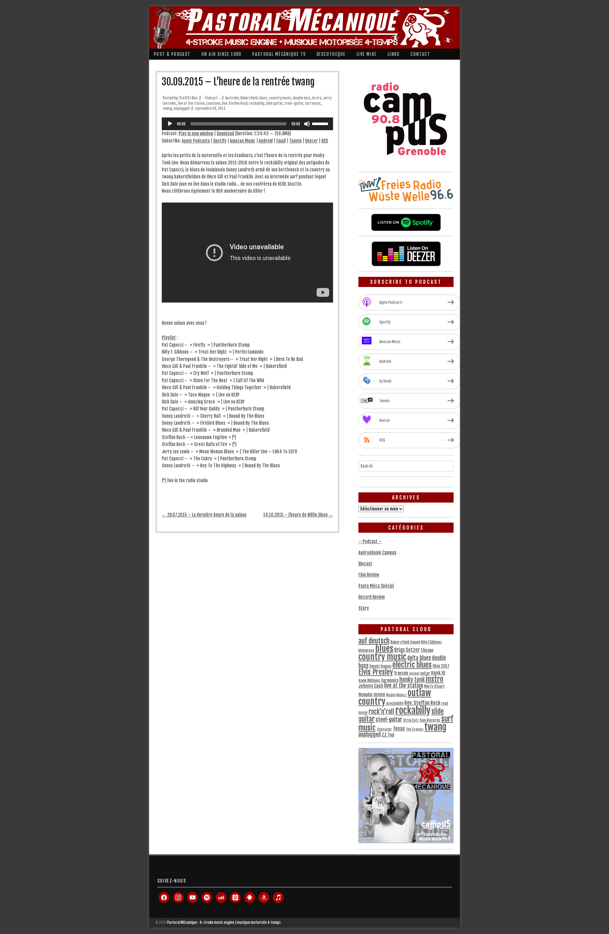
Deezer (311, 140)
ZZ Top (388, 735)
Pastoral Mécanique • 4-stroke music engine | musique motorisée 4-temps (224, 922)
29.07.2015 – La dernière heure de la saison (204, 514)
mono (379, 694)
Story (363, 608)
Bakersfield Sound (405, 642)
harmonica (389, 680)
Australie (232, 98)
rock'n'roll (381, 712)
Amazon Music (242, 140)
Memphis (365, 694)
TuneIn (295, 140)
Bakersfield (249, 98)
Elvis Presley (375, 672)
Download (225, 133)
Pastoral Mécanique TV (278, 54)
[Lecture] (170, 124)
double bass (302, 98)
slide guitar (274, 103)
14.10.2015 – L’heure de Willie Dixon (298, 514)
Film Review (368, 574)
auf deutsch (374, 641)
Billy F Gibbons (431, 642)
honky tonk (412, 680)
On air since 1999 (221, 54)
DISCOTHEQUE (331, 54)
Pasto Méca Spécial (376, 586)
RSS (324, 140)
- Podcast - (211, 98)
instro (317, 98)
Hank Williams (369, 680)
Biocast (365, 563)
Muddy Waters (396, 695)
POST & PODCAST (172, 54)
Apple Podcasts (196, 140)
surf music (313, 103)
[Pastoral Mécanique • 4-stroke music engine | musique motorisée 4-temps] (303, 27)
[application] (247, 123)
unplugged (182, 108)
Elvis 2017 (441, 666)
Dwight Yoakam (380, 666)
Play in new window (196, 133)
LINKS (394, 54)
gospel (414, 673)
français (401, 673)
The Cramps (414, 729)
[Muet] (307, 124)
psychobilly (394, 703)
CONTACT (420, 54)
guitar (425, 673)
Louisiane (213, 103)
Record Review (371, 597)
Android (266, 140)
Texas (399, 728)
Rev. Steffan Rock (235, 103)
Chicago (427, 650)
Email (281, 140)
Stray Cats (411, 720)
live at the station (191, 103)
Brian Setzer (407, 650)
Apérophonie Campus (377, 552)
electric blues (412, 665)
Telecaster (384, 729)
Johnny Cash (370, 686)
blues (263, 98)
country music (280, 98)
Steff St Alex (188, 98)
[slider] (321, 123)
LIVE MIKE (367, 54)
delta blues (419, 658)
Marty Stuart (434, 686)
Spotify (219, 140)
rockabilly (256, 103)
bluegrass (366, 650)
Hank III (438, 673)
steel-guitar (293, 103)
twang (167, 108)
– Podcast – (370, 541)
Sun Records (430, 720)
